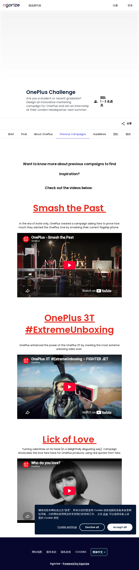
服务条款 (51, 552)
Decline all (92, 527)
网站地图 (37, 552)
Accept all (120, 527)
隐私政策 (66, 552)
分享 (126, 123)
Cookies (80, 552)
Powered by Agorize (76, 563)
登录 (130, 5)
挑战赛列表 (35, 5)
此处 (105, 514)
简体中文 (98, 552)
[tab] (11, 134)
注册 (115, 5)
